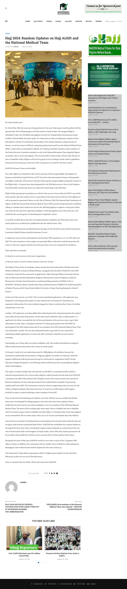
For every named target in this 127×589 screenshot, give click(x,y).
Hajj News (38, 21)
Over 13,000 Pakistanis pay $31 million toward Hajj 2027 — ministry (102, 121)
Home (27, 21)
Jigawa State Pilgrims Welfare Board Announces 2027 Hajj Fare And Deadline (103, 191)
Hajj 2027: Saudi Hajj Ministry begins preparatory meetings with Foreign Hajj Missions (103, 236)
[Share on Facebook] (49, 473)
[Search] (6, 8)
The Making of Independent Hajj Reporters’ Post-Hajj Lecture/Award (104, 172)
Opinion (98, 21)
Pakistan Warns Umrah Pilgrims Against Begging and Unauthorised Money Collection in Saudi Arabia (105, 202)
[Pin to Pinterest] (54, 473)
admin (15, 46)
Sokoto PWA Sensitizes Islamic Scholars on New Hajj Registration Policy (104, 181)
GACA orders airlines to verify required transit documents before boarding (102, 247)
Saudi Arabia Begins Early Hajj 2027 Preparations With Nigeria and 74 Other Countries (103, 97)
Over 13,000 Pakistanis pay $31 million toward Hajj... (24, 554)
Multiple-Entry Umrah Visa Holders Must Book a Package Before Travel (103, 213)
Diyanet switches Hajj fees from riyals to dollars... (62, 554)
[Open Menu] (6, 21)
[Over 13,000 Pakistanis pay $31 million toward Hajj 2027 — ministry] (24, 538)
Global (58, 21)
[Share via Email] (57, 473)
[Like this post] (47, 473)
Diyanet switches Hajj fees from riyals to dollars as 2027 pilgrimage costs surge (103, 130)
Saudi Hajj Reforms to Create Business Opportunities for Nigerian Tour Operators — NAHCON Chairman (105, 110)
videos (49, 21)
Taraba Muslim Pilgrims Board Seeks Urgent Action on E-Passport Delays (104, 152)
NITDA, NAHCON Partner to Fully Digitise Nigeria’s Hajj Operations (104, 162)
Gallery (68, 21)
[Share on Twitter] (52, 473)
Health (89, 21)
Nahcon (79, 21)
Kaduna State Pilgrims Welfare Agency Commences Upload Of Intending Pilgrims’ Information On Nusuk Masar (104, 141)
